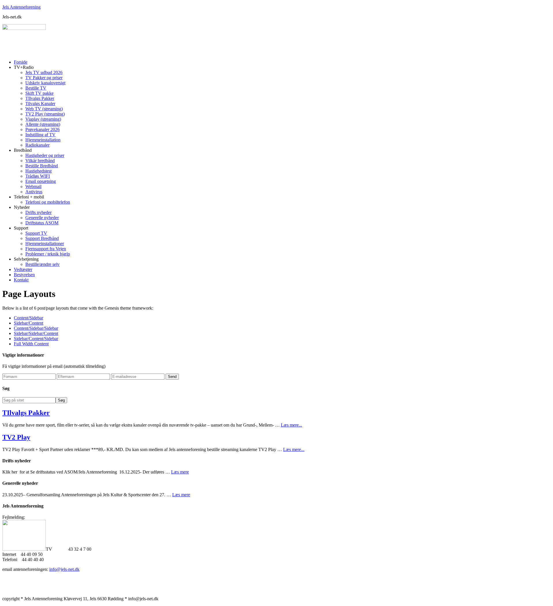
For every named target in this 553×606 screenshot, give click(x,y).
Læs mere (180, 471)
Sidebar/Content (28, 323)
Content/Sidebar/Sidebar (36, 328)
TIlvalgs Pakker (26, 412)
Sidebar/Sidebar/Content (36, 333)
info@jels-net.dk (64, 569)
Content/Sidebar (28, 317)
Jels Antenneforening (21, 7)
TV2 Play (16, 437)
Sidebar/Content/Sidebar (36, 338)
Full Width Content (31, 343)
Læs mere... (291, 425)
